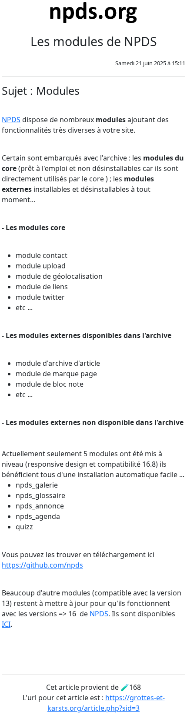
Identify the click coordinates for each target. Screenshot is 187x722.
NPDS (11, 119)
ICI (6, 624)
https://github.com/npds (42, 565)
